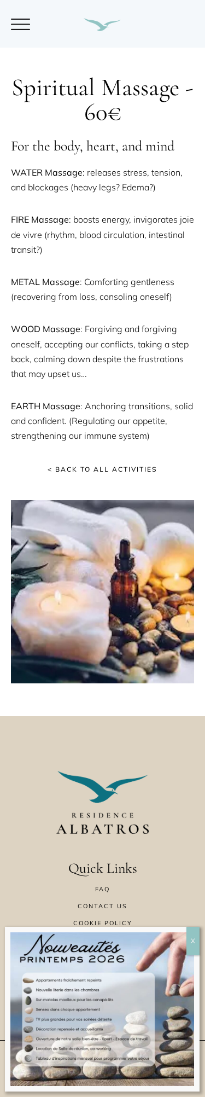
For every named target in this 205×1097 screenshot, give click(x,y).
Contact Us (102, 906)
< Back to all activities (102, 469)
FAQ (102, 889)
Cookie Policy (102, 923)
